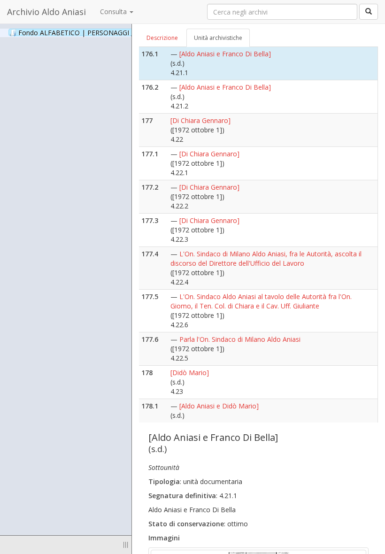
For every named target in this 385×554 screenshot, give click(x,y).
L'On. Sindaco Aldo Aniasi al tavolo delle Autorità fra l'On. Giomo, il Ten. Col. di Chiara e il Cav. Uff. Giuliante (261, 301)
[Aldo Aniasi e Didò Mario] (219, 405)
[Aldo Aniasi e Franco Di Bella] (225, 53)
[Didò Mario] (189, 372)
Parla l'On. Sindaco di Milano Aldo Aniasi (239, 339)
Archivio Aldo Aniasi (46, 11)
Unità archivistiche (218, 38)
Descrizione (162, 38)
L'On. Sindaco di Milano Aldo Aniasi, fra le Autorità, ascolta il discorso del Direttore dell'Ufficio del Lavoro (266, 258)
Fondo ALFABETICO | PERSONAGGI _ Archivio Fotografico (118, 32)
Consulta (114, 11)
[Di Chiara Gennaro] (200, 120)
